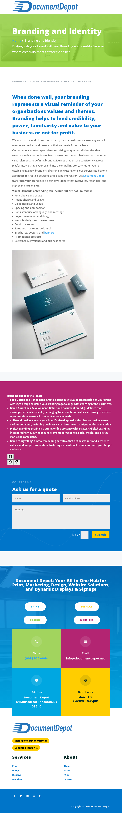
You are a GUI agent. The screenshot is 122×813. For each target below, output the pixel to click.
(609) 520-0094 (37, 658)
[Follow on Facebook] (14, 796)
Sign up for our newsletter (31, 740)
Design (35, 619)
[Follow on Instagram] (27, 796)
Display (87, 606)
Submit (100, 535)
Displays (16, 774)
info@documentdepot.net (85, 658)
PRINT (35, 606)
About (67, 766)
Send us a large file (26, 747)
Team (67, 770)
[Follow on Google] (40, 796)
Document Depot (93, 175)
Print (15, 766)
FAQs (66, 774)
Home (16, 40)
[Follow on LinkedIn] (21, 796)
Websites (87, 619)
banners (49, 232)
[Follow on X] (33, 796)
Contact (68, 779)
